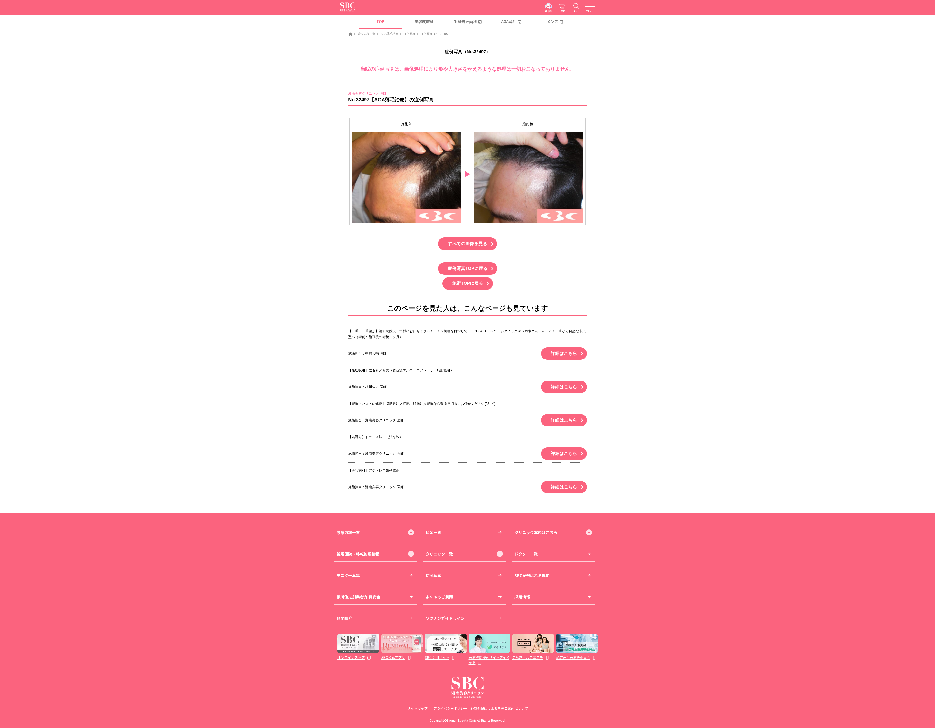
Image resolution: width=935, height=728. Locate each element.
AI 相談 (548, 11)
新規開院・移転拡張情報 (358, 554)
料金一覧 (433, 532)
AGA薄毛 (508, 21)
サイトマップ (417, 708)
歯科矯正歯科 (465, 21)
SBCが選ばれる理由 (532, 575)
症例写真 (409, 34)
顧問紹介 (344, 618)
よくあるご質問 (439, 597)
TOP (380, 21)
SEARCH (576, 11)
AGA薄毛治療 (389, 34)
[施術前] (406, 177)
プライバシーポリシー (450, 708)
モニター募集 (348, 575)
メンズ (552, 21)
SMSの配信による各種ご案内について (499, 708)
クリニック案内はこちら (535, 532)
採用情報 (522, 597)
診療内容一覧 (366, 34)
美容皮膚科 (424, 21)
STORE (562, 11)
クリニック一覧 (439, 554)
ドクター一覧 (526, 554)
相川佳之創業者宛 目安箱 (358, 597)
